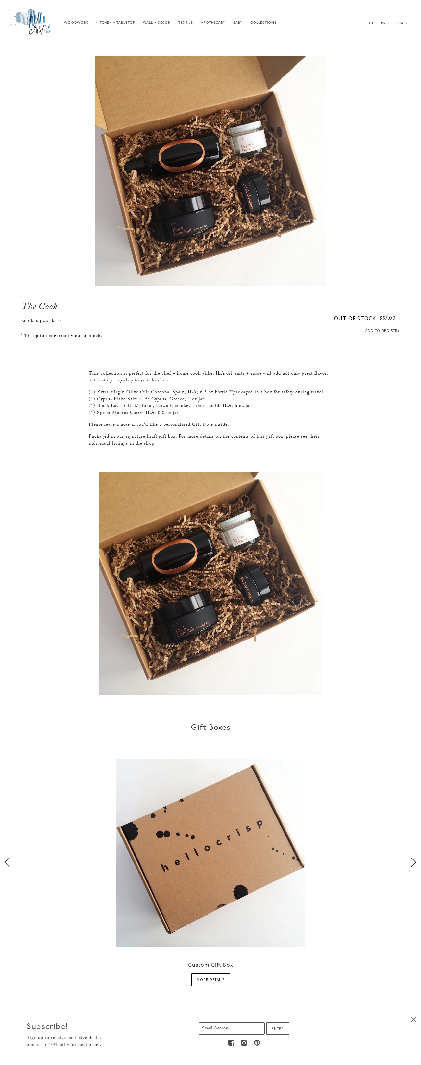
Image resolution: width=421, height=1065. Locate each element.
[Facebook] (231, 1042)
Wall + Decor (156, 23)
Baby (237, 23)
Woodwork (76, 23)
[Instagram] (244, 1042)
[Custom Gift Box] (210, 852)
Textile (185, 23)
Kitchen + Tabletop (115, 23)
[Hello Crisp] (31, 21)
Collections (263, 23)
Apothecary (213, 23)
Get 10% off (381, 23)
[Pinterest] (256, 1042)
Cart (403, 23)
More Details (211, 979)
